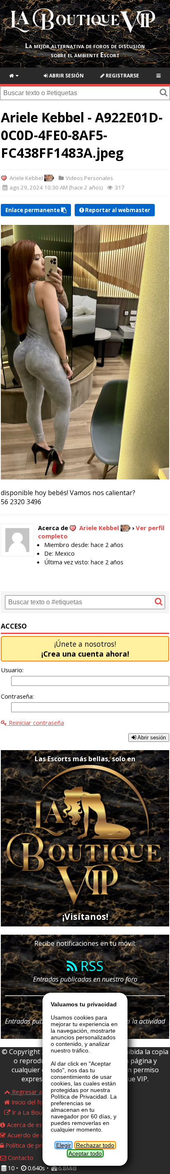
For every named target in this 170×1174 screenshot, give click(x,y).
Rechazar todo (95, 1145)
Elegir (63, 1145)
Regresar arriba (32, 1091)
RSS (90, 966)
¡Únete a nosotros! (85, 649)
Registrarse (121, 75)
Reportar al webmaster (117, 210)
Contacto (19, 1157)
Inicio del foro (29, 1102)
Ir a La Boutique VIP (38, 1112)
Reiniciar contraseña (35, 722)
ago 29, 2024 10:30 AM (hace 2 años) (55, 187)
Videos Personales (88, 178)
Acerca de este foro (33, 1124)
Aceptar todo (85, 1153)
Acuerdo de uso (28, 1135)
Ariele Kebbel (26, 178)
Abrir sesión (66, 75)
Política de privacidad (34, 1145)
